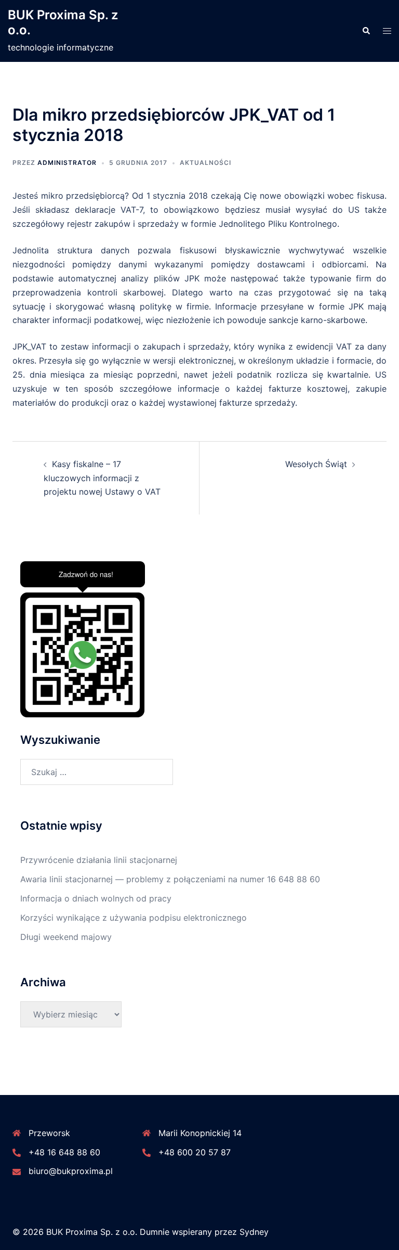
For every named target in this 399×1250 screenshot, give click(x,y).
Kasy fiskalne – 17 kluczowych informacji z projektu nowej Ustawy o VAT (102, 478)
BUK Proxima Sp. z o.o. (63, 22)
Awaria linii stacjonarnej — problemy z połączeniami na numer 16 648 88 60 (170, 879)
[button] (366, 31)
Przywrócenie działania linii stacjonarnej (98, 860)
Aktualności (205, 162)
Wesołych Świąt (316, 464)
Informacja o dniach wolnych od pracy (95, 898)
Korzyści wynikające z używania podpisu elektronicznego (133, 917)
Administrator (67, 162)
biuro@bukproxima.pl (71, 1171)
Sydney (254, 1232)
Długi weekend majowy (66, 937)
